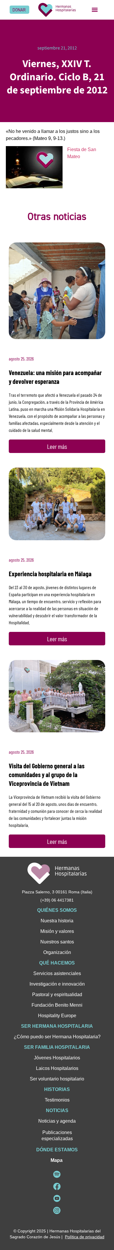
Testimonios (57, 1099)
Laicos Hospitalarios (57, 1068)
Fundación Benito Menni (57, 1005)
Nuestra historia (57, 920)
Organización (57, 952)
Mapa (57, 1160)
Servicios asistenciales (57, 973)
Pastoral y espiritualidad (57, 994)
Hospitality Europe (57, 1015)
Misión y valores (57, 931)
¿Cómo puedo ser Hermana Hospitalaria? (57, 1036)
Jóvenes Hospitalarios (57, 1057)
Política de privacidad (84, 1236)
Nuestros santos (57, 941)
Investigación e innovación (57, 983)
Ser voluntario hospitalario (57, 1078)
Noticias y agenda (57, 1121)
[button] (94, 10)
